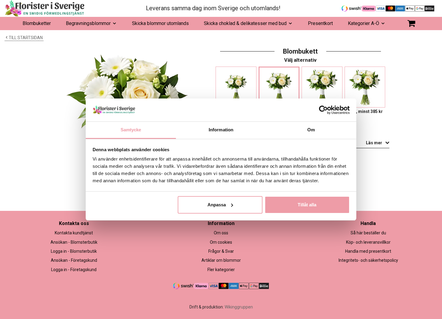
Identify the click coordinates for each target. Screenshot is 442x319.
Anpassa (216, 204)
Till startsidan (26, 37)
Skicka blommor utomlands (160, 23)
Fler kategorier (221, 269)
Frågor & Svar (221, 251)
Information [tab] (221, 129)
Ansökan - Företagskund (74, 260)
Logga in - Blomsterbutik (74, 251)
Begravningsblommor (88, 23)
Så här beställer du (368, 232)
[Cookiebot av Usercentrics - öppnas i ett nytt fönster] (323, 109)
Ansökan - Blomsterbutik (74, 242)
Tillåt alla (307, 204)
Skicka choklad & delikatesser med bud (245, 23)
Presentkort (320, 23)
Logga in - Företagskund (74, 269)
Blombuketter (37, 23)
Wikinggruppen (239, 307)
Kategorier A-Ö (363, 23)
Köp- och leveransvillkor (368, 242)
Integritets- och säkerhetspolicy (368, 260)
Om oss (221, 232)
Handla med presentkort (368, 251)
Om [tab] (311, 129)
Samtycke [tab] (131, 129)
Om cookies (221, 242)
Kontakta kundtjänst (74, 232)
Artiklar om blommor (221, 260)
